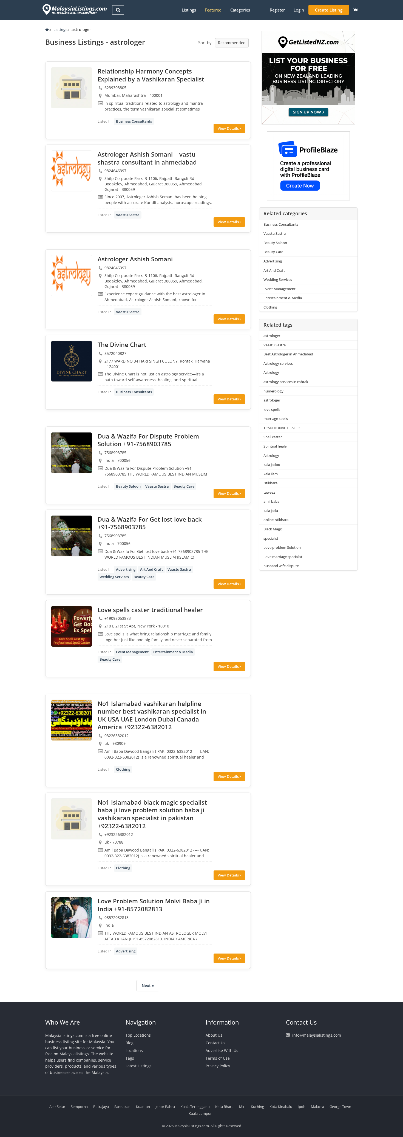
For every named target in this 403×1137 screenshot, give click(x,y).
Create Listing (328, 10)
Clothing (123, 769)
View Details (229, 128)
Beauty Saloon (128, 486)
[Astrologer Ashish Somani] (71, 275)
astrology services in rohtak (285, 381)
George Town (340, 1106)
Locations (134, 1050)
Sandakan (122, 1106)
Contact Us (215, 1042)
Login (299, 10)
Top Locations (138, 1035)
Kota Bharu (224, 1106)
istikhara (270, 482)
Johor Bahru (165, 1106)
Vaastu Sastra (128, 214)
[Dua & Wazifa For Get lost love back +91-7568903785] (71, 536)
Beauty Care (184, 486)
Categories (240, 10)
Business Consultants (134, 121)
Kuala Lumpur (200, 1113)
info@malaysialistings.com (316, 1035)
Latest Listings (139, 1065)
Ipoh (301, 1106)
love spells (271, 409)
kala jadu (270, 510)
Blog (130, 1042)
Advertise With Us (222, 1050)
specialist (270, 538)
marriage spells (275, 418)
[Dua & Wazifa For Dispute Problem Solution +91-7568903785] (71, 452)
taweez (269, 492)
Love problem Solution (282, 547)
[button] (355, 10)
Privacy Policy (218, 1065)
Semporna (79, 1106)
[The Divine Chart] (71, 361)
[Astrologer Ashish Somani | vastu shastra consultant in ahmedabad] (71, 171)
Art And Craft (151, 569)
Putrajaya (101, 1106)
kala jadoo (271, 464)
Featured (213, 10)
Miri (242, 1106)
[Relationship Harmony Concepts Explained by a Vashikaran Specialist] (71, 87)
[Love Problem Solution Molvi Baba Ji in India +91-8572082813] (71, 917)
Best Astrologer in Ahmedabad (288, 354)
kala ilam (270, 473)
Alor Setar (57, 1106)
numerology (273, 391)
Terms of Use (218, 1058)
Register (277, 10)
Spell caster (272, 436)
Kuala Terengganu (195, 1106)
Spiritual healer (275, 446)
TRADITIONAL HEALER (281, 427)
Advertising (125, 569)
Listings (189, 10)
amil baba (271, 501)
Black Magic (272, 529)
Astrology (271, 372)
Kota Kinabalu (280, 1106)
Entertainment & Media (173, 651)
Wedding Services (114, 576)
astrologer (271, 335)
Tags (130, 1058)
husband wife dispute (281, 565)
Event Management (132, 651)
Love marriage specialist (282, 556)
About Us (214, 1035)
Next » (148, 985)
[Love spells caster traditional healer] (71, 626)
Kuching (257, 1106)
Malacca (317, 1106)
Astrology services (278, 363)
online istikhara (275, 519)
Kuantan (143, 1106)
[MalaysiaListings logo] (74, 9)
